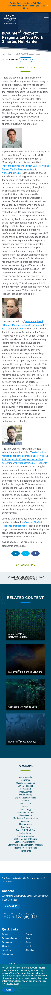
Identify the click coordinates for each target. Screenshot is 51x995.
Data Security (25, 794)
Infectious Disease (25, 812)
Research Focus (9, 938)
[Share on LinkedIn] (15, 553)
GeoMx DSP (25, 803)
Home (4, 54)
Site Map (30, 950)
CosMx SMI (25, 789)
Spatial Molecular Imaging (25, 839)
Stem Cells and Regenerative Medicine (25, 845)
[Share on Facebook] (35, 553)
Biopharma (25, 780)
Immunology (25, 809)
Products (6, 934)
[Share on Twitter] (25, 553)
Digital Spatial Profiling (25, 798)
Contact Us (11, 906)
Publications (7, 954)
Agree (8, 990)
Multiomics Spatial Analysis (25, 818)
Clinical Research (25, 786)
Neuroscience (25, 824)
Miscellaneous (25, 815)
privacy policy (39, 981)
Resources (7, 942)
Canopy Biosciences (25, 783)
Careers (29, 942)
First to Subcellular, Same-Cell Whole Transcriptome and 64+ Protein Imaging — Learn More (25, 5)
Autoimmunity (25, 777)
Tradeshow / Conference (25, 848)
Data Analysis (25, 792)
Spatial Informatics (25, 836)
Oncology (25, 827)
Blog (9, 54)
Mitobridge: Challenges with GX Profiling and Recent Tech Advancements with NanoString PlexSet (25, 169)
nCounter (26, 59)
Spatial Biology (25, 833)
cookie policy (13, 983)
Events (25, 800)
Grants (25, 806)
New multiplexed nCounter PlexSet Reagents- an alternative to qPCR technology (24, 325)
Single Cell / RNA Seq (25, 830)
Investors (6, 950)
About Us (6, 946)
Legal (28, 946)
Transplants (25, 851)
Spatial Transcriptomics (25, 842)
